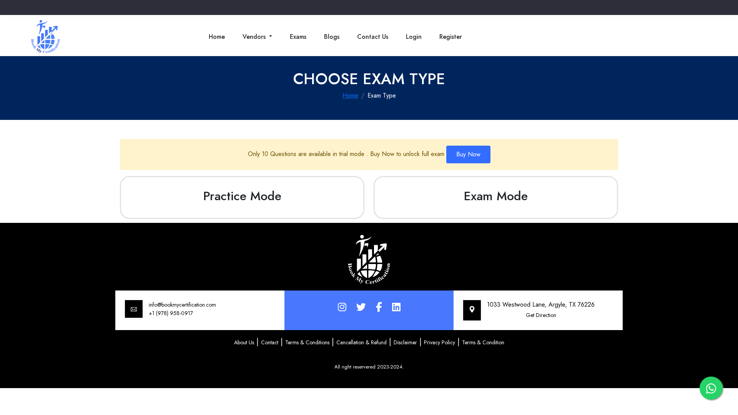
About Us (244, 342)
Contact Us (372, 36)
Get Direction (541, 315)
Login (414, 36)
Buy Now (468, 154)
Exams (298, 36)
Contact (269, 342)
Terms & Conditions (307, 342)
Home (217, 36)
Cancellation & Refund (361, 342)
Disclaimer (405, 342)
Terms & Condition (483, 342)
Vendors (255, 36)
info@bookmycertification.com (182, 305)
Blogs (331, 36)
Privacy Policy (439, 342)
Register (450, 36)
